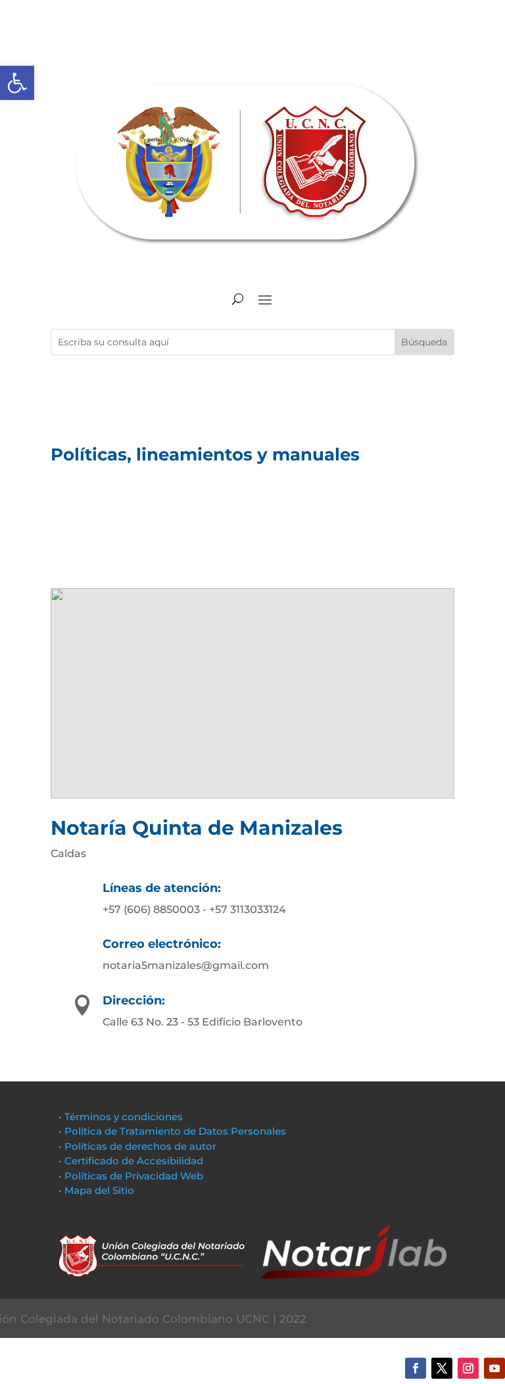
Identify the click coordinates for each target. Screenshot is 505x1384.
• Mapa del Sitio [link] (98, 1190)
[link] (17, 83)
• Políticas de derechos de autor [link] (137, 1146)
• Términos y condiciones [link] (121, 1116)
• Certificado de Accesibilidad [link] (131, 1160)
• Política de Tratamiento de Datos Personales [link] (172, 1131)
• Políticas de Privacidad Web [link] (131, 1176)
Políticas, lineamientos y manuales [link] (205, 454)
